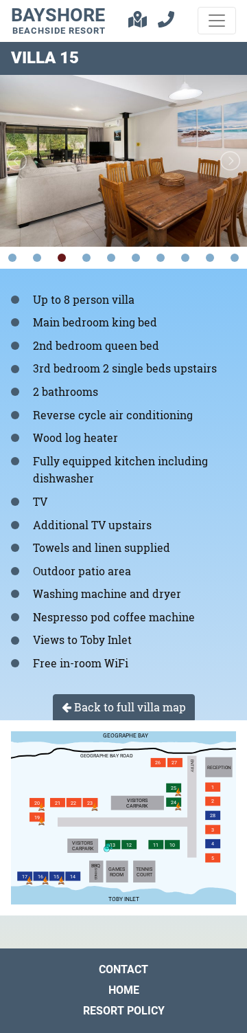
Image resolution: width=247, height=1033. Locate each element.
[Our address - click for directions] (137, 21)
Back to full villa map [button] (128, 707)
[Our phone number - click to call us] (166, 21)
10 (235, 258)
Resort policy (124, 1010)
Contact (123, 969)
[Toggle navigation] (217, 20)
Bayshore (58, 20)
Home (123, 990)
